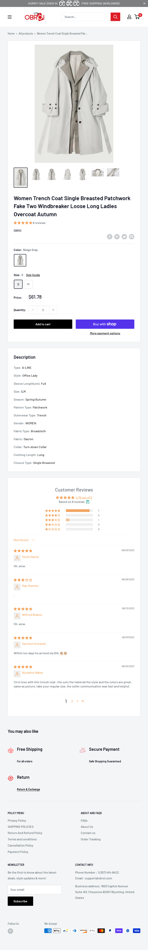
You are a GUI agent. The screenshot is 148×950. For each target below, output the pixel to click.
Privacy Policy (17, 820)
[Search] (115, 17)
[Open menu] (10, 17)
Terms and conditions (22, 839)
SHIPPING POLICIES (21, 826)
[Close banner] (144, 3)
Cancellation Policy (20, 845)
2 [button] (72, 701)
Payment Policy (18, 851)
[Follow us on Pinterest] (10, 931)
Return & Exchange (28, 789)
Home (11, 33)
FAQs (84, 820)
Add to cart (42, 324)
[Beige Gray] (20, 260)
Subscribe (20, 901)
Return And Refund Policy (25, 833)
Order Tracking (91, 839)
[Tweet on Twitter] (124, 236)
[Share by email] (131, 236)
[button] (23, 223)
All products (26, 33)
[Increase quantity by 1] (53, 310)
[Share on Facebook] (109, 236)
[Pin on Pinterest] (117, 236)
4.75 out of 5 (84, 497)
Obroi (17, 230)
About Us (87, 826)
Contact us (88, 833)
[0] (137, 16)
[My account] (129, 17)
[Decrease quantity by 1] (33, 310)
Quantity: (20, 310)
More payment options (105, 333)
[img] (23, 551)
